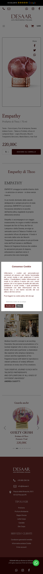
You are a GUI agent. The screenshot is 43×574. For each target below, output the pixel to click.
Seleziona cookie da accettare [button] (16, 302)
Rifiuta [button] (19, 306)
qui (32, 296)
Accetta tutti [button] (10, 306)
